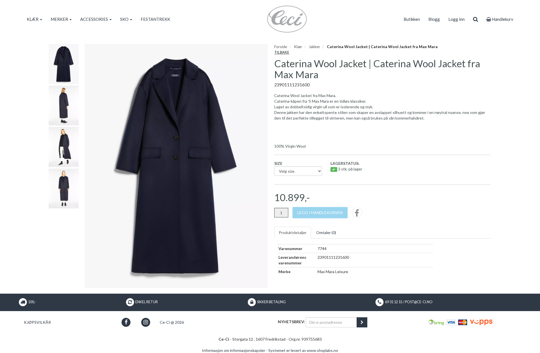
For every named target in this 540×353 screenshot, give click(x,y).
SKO (124, 19)
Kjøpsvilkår (37, 322)
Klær (298, 46)
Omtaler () (326, 232)
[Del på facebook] (357, 214)
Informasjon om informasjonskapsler (233, 350)
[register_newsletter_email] (362, 322)
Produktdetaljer (293, 232)
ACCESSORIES (94, 19)
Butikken (412, 19)
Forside (280, 46)
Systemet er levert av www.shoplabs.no (303, 350)
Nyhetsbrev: (291, 321)
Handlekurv (502, 19)
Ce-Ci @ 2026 (172, 322)
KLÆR (33, 19)
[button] (126, 322)
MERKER (60, 19)
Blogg (434, 19)
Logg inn (456, 19)
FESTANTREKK (155, 19)
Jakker (314, 46)
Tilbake (281, 52)
